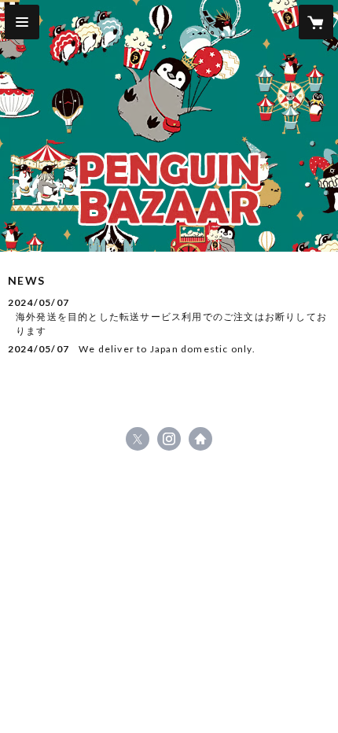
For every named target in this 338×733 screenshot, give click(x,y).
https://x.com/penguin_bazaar (137, 439)
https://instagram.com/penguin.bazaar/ (169, 439)
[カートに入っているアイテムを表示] (316, 22)
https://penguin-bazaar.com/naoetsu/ (200, 439)
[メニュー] (22, 22)
